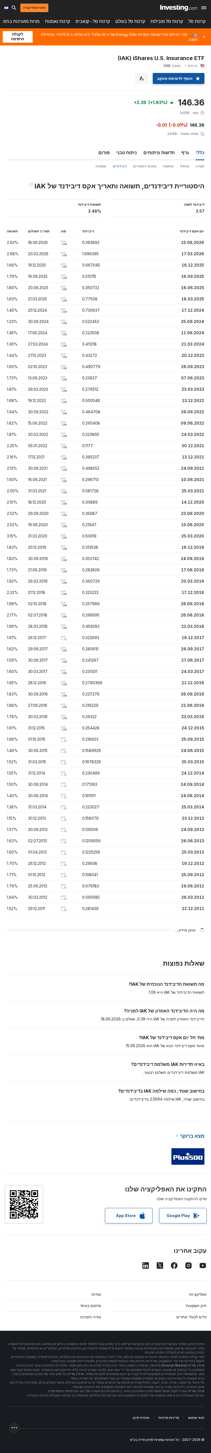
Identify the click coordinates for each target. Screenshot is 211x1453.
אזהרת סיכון (141, 1418)
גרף (185, 152)
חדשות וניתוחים (159, 152)
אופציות (101, 166)
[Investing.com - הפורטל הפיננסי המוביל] (178, 7)
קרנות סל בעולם (130, 21)
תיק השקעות (196, 1305)
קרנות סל (197, 21)
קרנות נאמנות (57, 21)
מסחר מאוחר (189, 134)
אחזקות (168, 166)
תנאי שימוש (196, 1418)
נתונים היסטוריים (145, 166)
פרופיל (184, 166)
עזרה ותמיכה (90, 1317)
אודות (96, 1294)
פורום (104, 152)
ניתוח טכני (126, 152)
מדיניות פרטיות (169, 1418)
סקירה (200, 166)
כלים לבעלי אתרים (191, 1317)
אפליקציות (198, 1294)
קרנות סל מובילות (167, 21)
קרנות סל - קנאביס (93, 21)
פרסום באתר (90, 1305)
